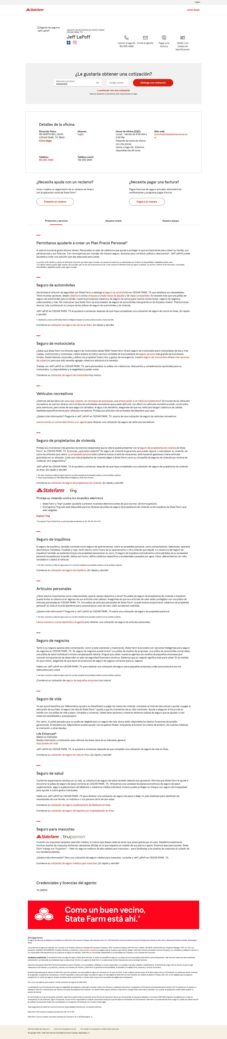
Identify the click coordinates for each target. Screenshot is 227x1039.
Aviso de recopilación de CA (65, 1029)
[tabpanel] (113, 142)
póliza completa (90, 950)
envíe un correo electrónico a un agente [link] (66, 422)
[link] (145, 45)
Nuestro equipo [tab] (170, 221)
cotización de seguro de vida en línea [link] (70, 755)
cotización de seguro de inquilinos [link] (68, 570)
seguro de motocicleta (155, 357)
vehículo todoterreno (149, 401)
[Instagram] (75, 42)
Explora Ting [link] (43, 516)
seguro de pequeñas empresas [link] (81, 680)
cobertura (74, 295)
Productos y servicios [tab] (56, 221)
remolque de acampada (100, 401)
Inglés (81, 134)
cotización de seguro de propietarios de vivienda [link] (76, 483)
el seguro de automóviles (116, 292)
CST (137, 131)
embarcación (125, 401)
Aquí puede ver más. (47, 743)
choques (92, 295)
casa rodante (76, 401)
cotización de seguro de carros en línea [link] (71, 325)
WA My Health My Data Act (38, 1029)
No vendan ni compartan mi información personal (100, 1029)
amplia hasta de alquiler (111, 295)
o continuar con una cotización (113, 90)
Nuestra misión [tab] (113, 221)
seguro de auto (147, 354)
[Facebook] (68, 42)
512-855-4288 (46, 160)
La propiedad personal (79, 454)
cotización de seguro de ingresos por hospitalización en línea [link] (82, 811)
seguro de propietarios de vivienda (158, 448)
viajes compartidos (140, 295)
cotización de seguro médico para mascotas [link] (74, 863)
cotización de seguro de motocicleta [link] (70, 375)
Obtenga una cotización (153, 82)
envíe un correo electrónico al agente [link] (64, 622)
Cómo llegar (45, 141)
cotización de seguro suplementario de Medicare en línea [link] (80, 805)
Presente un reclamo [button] (55, 201)
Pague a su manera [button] (147, 201)
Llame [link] (39, 422)
